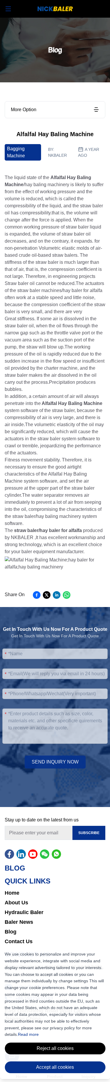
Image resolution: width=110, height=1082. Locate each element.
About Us (16, 903)
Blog (10, 932)
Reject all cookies (55, 1048)
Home (12, 893)
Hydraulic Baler (24, 912)
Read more (28, 1034)
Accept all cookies (55, 1067)
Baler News (19, 922)
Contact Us (19, 941)
